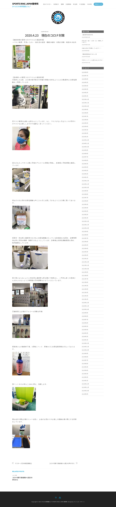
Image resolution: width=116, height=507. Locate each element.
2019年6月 (85, 363)
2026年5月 (85, 82)
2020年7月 (85, 319)
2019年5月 (85, 367)
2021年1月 (85, 299)
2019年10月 (85, 350)
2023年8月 (85, 194)
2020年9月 (85, 313)
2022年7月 (85, 238)
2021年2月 (85, 296)
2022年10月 (85, 228)
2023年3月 (85, 211)
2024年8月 (85, 153)
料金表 (75, 4)
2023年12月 (85, 180)
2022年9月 (85, 231)
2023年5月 (85, 204)
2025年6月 (85, 119)
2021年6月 (85, 282)
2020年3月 (85, 333)
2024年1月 (85, 177)
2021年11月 (85, 265)
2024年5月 (85, 164)
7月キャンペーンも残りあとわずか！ (92, 60)
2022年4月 (85, 248)
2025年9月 (85, 109)
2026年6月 (85, 79)
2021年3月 (85, 292)
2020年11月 (85, 306)
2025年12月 (85, 99)
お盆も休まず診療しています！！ (91, 48)
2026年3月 (85, 89)
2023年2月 (85, 214)
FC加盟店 (82, 4)
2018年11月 (85, 387)
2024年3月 (85, 170)
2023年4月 (85, 208)
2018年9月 (85, 394)
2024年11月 (85, 143)
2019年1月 (85, 380)
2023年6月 (85, 201)
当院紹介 (56, 4)
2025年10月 (85, 106)
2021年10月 (85, 269)
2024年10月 (85, 147)
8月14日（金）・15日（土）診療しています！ (92, 41)
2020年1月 (85, 340)
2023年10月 (85, 187)
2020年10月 (85, 309)
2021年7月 (85, 279)
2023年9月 (85, 191)
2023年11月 (85, 184)
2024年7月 (85, 157)
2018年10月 (85, 390)
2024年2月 (85, 174)
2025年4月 (85, 126)
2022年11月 (85, 225)
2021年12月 (85, 262)
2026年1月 (85, 96)
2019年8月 (85, 357)
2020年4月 (85, 329)
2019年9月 (85, 353)
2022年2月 (85, 255)
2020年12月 (85, 302)
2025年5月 (85, 123)
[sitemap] (59, 497)
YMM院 (89, 4)
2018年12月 (85, 384)
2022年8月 (85, 235)
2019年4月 (85, 370)
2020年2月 (85, 336)
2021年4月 (85, 289)
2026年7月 (85, 75)
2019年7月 (85, 360)
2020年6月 (85, 323)
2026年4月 (85, 86)
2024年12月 (85, 140)
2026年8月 (85, 72)
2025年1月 (85, 136)
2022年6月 (85, 241)
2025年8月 (85, 113)
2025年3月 (85, 130)
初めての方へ (47, 4)
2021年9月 (85, 272)
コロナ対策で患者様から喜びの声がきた (62, 463)
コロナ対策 (14, 475)
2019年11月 (85, 346)
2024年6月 (85, 160)
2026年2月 (85, 92)
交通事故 (68, 4)
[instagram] (56, 497)
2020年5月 (85, 326)
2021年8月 (85, 275)
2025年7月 (85, 116)
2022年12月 (85, 221)
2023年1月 (85, 218)
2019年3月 (85, 374)
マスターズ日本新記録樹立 (23, 463)
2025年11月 (85, 103)
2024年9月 (85, 150)
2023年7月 (85, 197)
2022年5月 (85, 245)
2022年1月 (85, 258)
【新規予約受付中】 (88, 35)
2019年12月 (85, 343)
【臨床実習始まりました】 (90, 54)
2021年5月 (85, 285)
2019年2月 (85, 377)
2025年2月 (85, 133)
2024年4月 (85, 167)
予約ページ (98, 4)
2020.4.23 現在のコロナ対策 (44, 35)
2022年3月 (85, 252)
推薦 (62, 4)
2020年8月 (85, 316)
